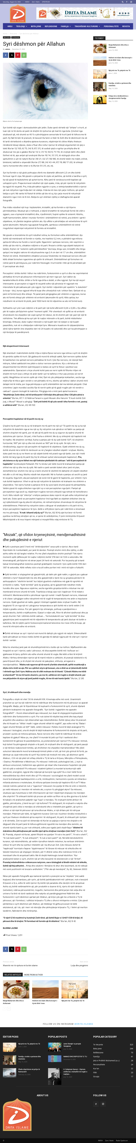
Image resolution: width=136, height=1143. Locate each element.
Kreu (10, 26)
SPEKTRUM (46, 2)
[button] (123, 2)
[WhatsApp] (24, 55)
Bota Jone (36, 26)
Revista (126, 26)
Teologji (20, 26)
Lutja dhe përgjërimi (79, 965)
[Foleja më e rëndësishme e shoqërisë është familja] (100, 99)
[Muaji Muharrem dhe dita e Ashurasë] (16, 989)
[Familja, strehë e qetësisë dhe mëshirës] (100, 86)
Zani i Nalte (36, 2)
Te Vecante (15, 37)
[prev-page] (4, 1008)
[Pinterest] (17, 55)
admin (7, 49)
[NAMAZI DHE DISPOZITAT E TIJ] (54, 1058)
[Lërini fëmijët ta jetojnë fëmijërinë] (54, 1047)
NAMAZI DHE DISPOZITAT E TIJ (75, 1057)
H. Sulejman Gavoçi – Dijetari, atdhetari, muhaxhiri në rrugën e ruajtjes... (75, 1071)
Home (5, 33)
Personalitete (111, 26)
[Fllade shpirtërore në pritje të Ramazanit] (9, 1072)
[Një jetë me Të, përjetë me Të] (74, 989)
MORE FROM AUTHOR (33, 975)
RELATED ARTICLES (13, 975)
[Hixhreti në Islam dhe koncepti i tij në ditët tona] (45, 989)
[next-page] (8, 1008)
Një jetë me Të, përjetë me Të (72, 1001)
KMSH (27, 2)
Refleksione (51, 26)
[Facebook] (127, 2)
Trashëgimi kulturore (86, 26)
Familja (65, 26)
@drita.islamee (83, 1024)
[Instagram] (131, 2)
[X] (11, 55)
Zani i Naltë (109, 1140)
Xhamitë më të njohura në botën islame (20, 965)
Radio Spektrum (122, 1140)
